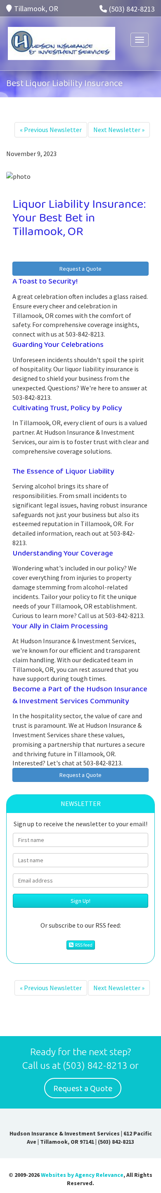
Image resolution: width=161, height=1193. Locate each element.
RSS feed (82, 945)
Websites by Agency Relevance (82, 1175)
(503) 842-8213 (132, 9)
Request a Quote (80, 268)
